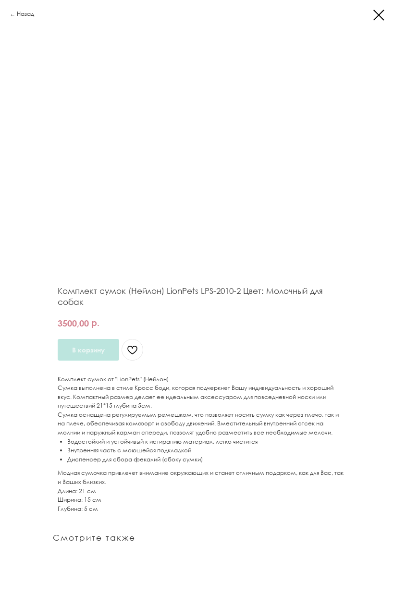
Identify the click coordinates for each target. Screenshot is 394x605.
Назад (25, 13)
